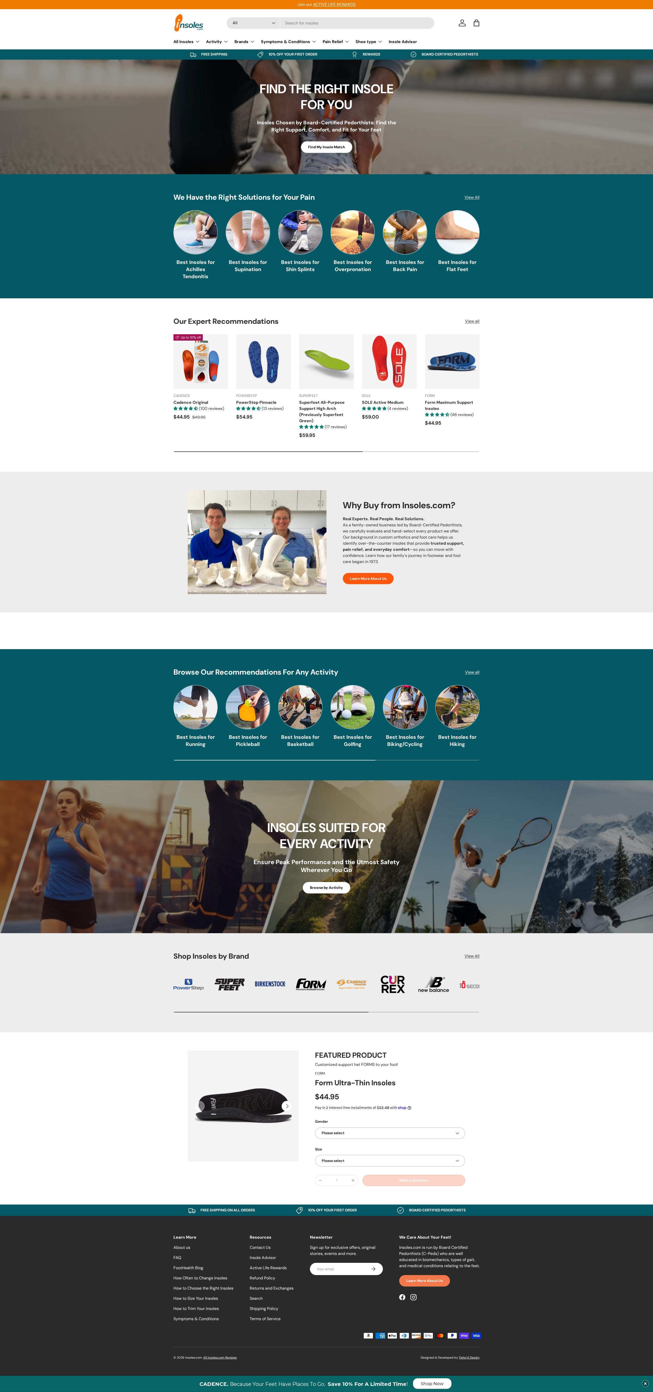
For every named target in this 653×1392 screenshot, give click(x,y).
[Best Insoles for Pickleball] (248, 707)
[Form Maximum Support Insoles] (452, 361)
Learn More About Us (368, 578)
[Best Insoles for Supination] (248, 232)
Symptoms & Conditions (285, 41)
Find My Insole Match (326, 147)
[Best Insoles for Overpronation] (352, 232)
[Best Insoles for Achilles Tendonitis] (195, 232)
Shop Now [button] (432, 1383)
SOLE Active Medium (383, 402)
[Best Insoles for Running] (195, 707)
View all (472, 321)
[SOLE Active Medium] (389, 361)
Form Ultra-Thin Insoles (355, 1083)
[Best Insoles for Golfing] (352, 707)
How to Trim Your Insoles (196, 1308)
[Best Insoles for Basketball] (300, 707)
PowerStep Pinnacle (256, 402)
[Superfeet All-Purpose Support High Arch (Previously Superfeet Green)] (326, 361)
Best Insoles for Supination (248, 266)
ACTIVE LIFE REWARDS (334, 4)
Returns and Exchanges (272, 1288)
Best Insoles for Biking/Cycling (405, 740)
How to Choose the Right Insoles (203, 1288)
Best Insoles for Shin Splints (300, 266)
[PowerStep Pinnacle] (263, 361)
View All (472, 197)
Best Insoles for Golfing (353, 740)
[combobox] (330, 23)
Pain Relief (333, 41)
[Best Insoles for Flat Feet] (457, 232)
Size (318, 1149)
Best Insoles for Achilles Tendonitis (196, 269)
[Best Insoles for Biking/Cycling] (405, 707)
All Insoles (183, 41)
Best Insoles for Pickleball (248, 740)
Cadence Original (190, 402)
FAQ (177, 1257)
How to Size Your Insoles (195, 1298)
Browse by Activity (326, 887)
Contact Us (260, 1247)
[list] (243, 1106)
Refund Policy (262, 1278)
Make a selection (413, 1180)
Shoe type (366, 41)
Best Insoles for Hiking (457, 740)
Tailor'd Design (469, 1358)
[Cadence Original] (200, 361)
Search (256, 1298)
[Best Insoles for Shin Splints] (300, 232)
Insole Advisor (403, 41)
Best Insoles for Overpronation (353, 266)
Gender (321, 1121)
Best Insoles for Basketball (300, 740)
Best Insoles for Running (196, 740)
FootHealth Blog (188, 1267)
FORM (320, 1073)
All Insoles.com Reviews (220, 1358)
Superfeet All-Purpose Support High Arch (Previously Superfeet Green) (322, 411)
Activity (214, 41)
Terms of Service (265, 1318)
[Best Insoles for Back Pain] (405, 232)
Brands (241, 41)
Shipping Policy (264, 1308)
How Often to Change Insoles (200, 1278)
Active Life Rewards (268, 1267)
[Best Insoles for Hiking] (457, 707)
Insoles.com (193, 1358)
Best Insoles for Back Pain (405, 266)
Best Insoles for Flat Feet (457, 266)
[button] (476, 23)
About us (181, 1247)
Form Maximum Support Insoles (449, 405)
